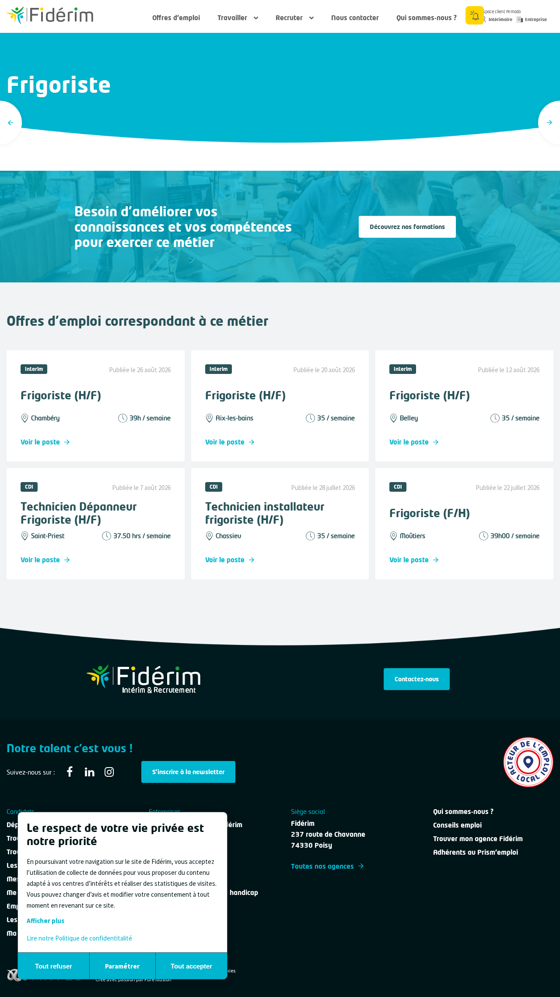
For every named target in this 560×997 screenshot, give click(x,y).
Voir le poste (40, 442)
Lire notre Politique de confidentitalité (79, 938)
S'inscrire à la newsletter (188, 771)
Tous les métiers (33, 67)
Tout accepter (191, 966)
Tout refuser (53, 966)
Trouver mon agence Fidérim (478, 838)
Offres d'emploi (176, 17)
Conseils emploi (457, 825)
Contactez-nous (417, 679)
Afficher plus (45, 920)
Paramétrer (122, 966)
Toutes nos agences (322, 866)
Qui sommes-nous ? (426, 17)
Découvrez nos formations (407, 226)
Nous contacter (355, 17)
